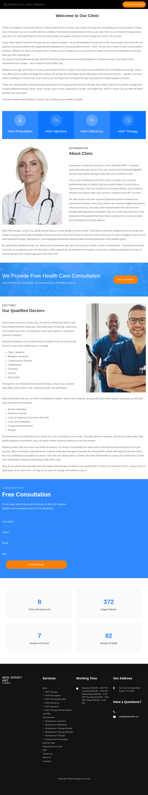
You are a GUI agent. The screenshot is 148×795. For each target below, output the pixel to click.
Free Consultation (134, 4)
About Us (47, 757)
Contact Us (48, 754)
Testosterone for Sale (52, 746)
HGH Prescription (20, 131)
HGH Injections (56, 131)
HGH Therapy (128, 131)
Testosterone (48, 717)
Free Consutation (126, 279)
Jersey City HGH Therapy (26, 4)
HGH (45, 688)
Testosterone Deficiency (56, 725)
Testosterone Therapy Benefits (59, 732)
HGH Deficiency (92, 131)
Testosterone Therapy (55, 735)
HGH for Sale (49, 743)
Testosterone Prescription (56, 739)
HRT (45, 750)
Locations (47, 761)
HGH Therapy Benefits (55, 699)
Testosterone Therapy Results (58, 728)
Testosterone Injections (55, 721)
